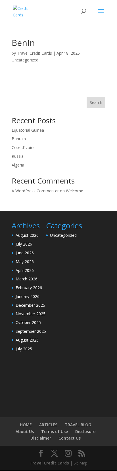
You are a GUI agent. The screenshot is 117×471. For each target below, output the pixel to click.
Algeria (18, 165)
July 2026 (24, 244)
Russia (18, 156)
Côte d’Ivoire (23, 147)
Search (96, 102)
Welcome (74, 190)
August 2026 (27, 235)
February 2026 (29, 287)
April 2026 (25, 270)
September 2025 (31, 331)
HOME (26, 424)
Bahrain (19, 138)
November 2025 (30, 313)
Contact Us (69, 438)
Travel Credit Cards (34, 53)
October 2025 (28, 322)
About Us (25, 431)
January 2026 (27, 296)
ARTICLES (48, 424)
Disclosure (85, 431)
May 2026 (25, 261)
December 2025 (30, 305)
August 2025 (27, 340)
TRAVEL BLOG (78, 424)
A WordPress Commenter (35, 190)
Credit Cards (56, 463)
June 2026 (25, 252)
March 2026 (26, 279)
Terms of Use (54, 431)
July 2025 (24, 348)
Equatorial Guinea (28, 130)
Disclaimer (40, 438)
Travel (36, 463)
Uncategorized (25, 60)
